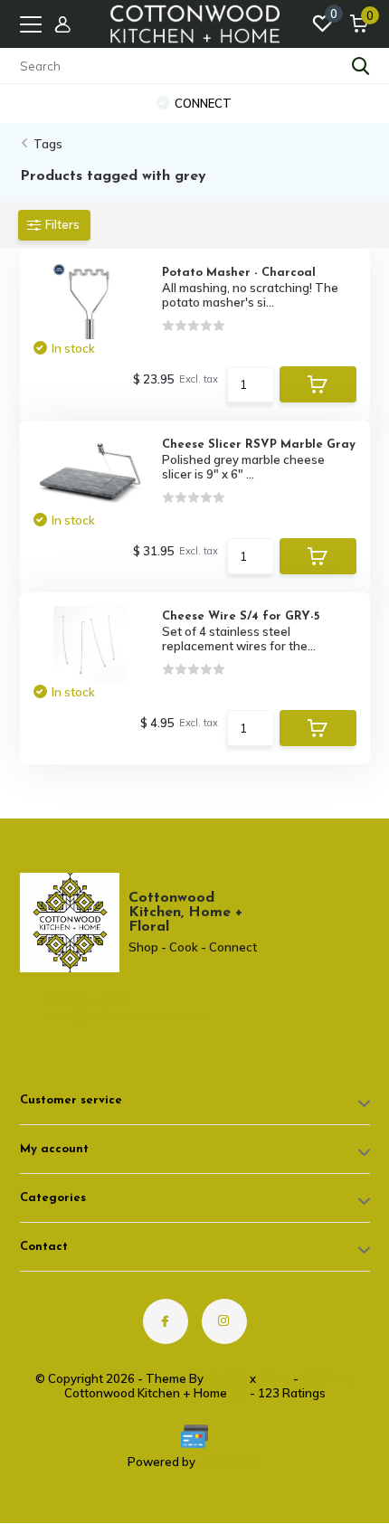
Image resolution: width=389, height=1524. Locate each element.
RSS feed (328, 1378)
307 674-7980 (87, 1000)
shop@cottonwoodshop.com (96, 1015)
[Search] (361, 66)
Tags (47, 144)
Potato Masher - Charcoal (239, 273)
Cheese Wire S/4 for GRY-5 (240, 616)
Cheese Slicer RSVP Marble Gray (259, 444)
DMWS (226, 1378)
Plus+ (274, 1378)
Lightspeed (229, 1461)
